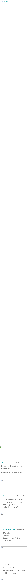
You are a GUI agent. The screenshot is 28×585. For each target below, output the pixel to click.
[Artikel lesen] (14, 453)
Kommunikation (5, 462)
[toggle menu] (24, 2)
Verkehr (13, 462)
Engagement (6, 561)
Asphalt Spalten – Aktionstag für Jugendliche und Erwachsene (14, 570)
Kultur (13, 495)
